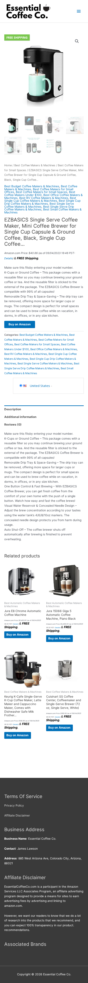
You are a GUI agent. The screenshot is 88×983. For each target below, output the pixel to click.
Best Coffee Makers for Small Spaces (41, 192)
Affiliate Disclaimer (17, 815)
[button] (77, 41)
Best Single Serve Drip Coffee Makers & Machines (39, 208)
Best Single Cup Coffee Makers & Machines (40, 199)
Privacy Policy (14, 805)
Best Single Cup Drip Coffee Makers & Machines (42, 202)
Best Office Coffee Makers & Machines (53, 349)
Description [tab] (12, 409)
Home (8, 165)
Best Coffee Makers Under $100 (39, 193)
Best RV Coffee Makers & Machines (43, 198)
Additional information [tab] (20, 417)
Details (8, 258)
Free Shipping (17, 37)
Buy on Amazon (20, 324)
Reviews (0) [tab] (13, 424)
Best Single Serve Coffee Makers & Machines (39, 205)
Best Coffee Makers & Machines (34, 165)
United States (40, 386)
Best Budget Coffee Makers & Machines (31, 186)
